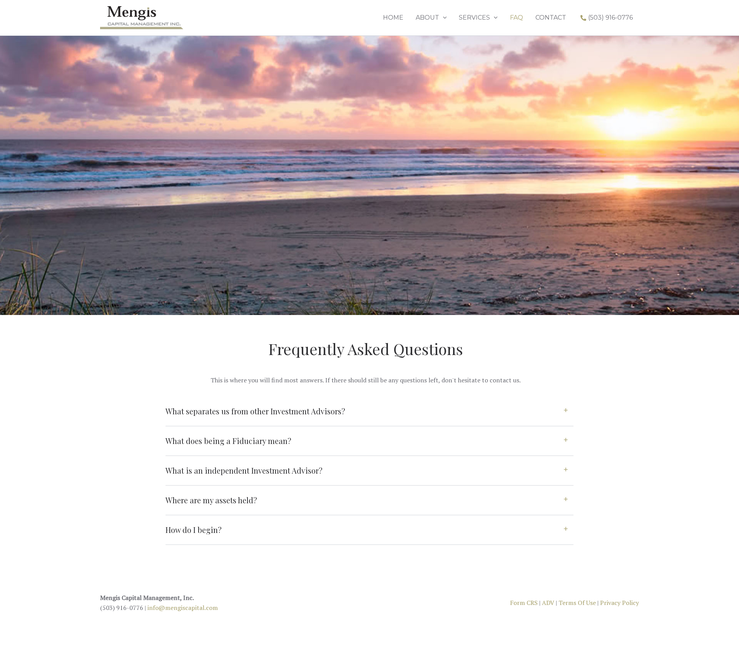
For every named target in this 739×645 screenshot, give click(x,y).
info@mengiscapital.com (182, 607)
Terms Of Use (577, 602)
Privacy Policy (619, 602)
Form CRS (524, 602)
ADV (548, 602)
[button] (443, 17)
